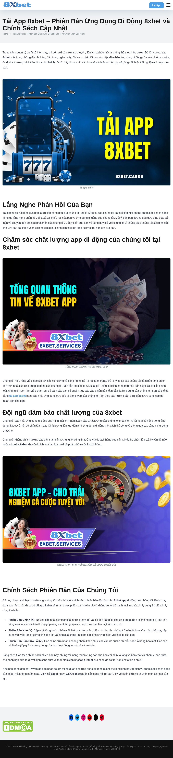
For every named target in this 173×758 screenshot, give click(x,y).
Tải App (156, 5)
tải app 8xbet (17, 395)
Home (5, 34)
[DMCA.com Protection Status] (18, 730)
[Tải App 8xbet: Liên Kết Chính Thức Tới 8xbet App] (17, 4)
